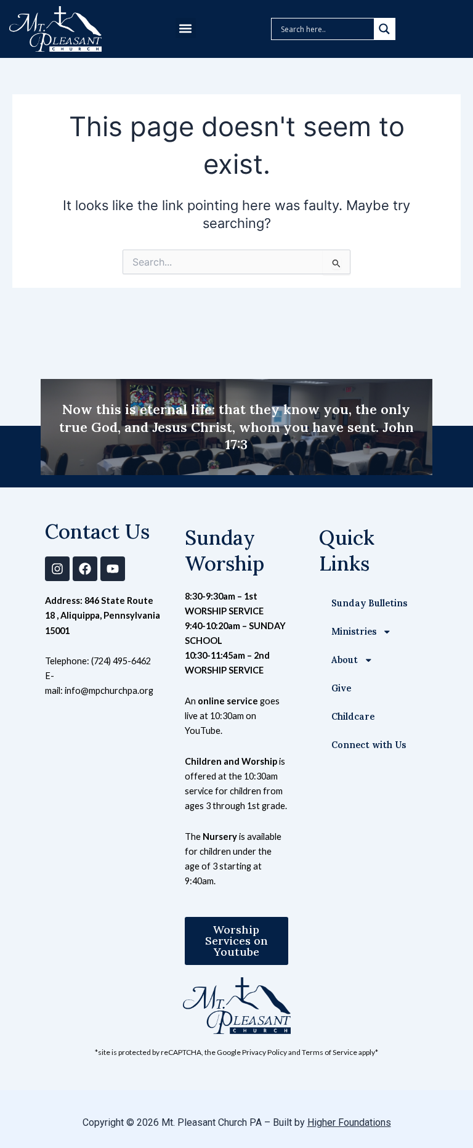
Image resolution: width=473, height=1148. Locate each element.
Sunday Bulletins (369, 603)
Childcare (352, 716)
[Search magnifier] (384, 28)
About (344, 660)
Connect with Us (368, 745)
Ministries (353, 631)
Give (341, 688)
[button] (186, 28)
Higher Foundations (349, 1122)
